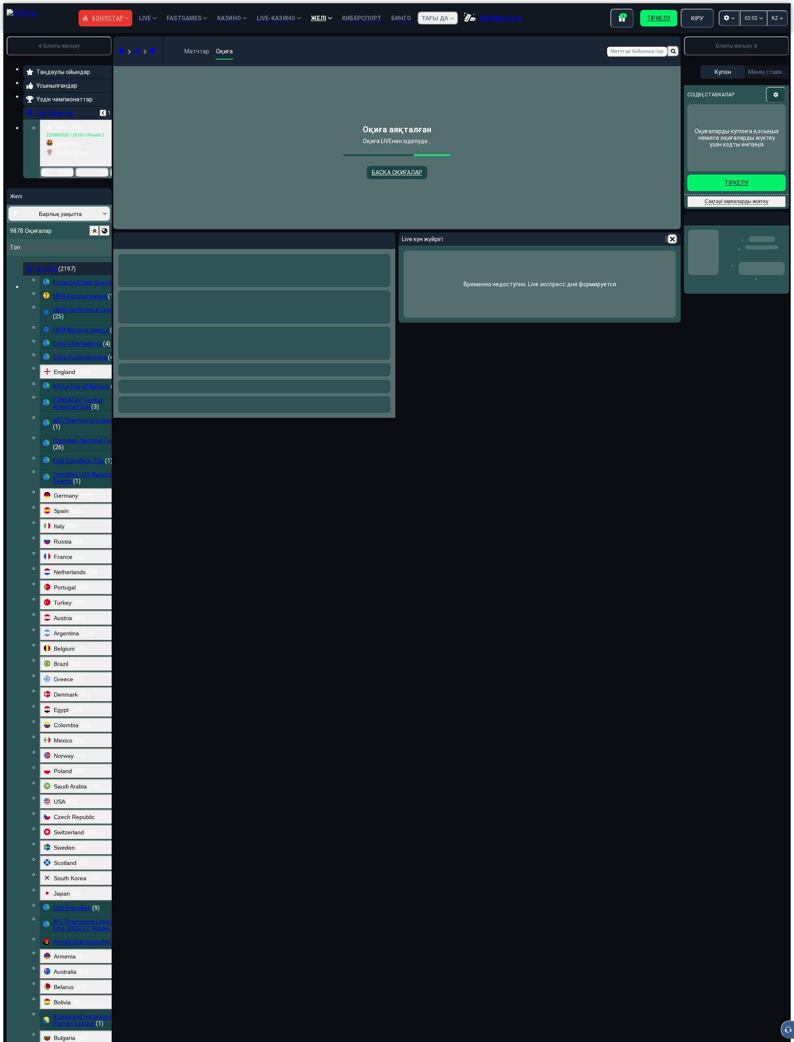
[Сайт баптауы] (729, 18)
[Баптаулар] (776, 95)
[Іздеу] (673, 51)
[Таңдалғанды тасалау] (94, 230)
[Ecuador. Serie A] (153, 51)
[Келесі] (141, 239)
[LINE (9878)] (122, 51)
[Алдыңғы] (103, 113)
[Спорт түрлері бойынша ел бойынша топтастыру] (104, 230)
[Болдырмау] (387, 239)
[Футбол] (137, 51)
